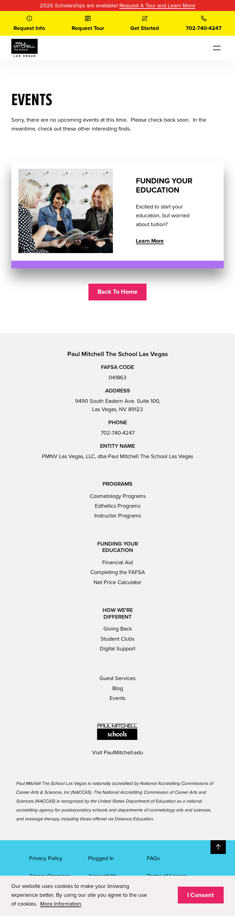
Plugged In (101, 858)
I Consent (200, 895)
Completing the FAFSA (117, 572)
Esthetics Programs (117, 505)
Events (117, 698)
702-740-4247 (118, 432)
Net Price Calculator (117, 582)
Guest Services (117, 678)
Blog (117, 688)
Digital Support (117, 648)
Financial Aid (117, 562)
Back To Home (117, 292)
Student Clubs (117, 638)
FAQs (153, 858)
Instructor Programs (117, 515)
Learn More (150, 240)
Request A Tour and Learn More (157, 5)
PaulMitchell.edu (123, 752)
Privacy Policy (45, 858)
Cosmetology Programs (118, 496)
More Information (60, 903)
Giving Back (117, 628)
